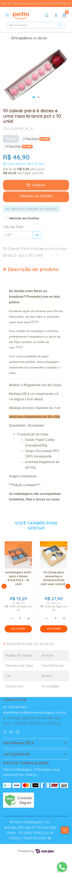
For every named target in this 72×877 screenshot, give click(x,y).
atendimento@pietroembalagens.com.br (35, 713)
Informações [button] (18, 743)
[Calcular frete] (37, 235)
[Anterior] (4, 586)
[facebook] (5, 732)
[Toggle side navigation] (7, 15)
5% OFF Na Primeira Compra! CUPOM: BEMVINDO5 (36, 3)
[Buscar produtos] (47, 15)
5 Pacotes (19, 146)
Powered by (26, 851)
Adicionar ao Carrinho (36, 196)
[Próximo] (67, 586)
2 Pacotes (36, 139)
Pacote (11, 139)
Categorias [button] (17, 754)
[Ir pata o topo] (65, 830)
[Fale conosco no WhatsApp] (62, 867)
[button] (56, 15)
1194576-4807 (17, 707)
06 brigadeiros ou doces (29, 38)
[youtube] (11, 732)
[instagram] (18, 732)
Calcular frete (13, 227)
